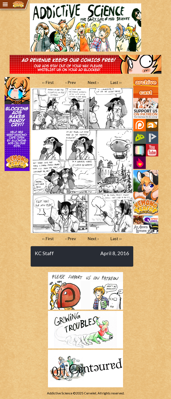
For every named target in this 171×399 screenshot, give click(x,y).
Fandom (139, 162)
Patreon (139, 125)
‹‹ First (48, 82)
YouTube (152, 150)
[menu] (5, 4)
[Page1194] (82, 231)
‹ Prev (70, 82)
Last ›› (116, 82)
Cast (136, 89)
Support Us (141, 100)
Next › (93, 82)
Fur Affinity (152, 125)
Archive (138, 79)
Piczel (139, 150)
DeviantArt (139, 137)
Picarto (152, 137)
